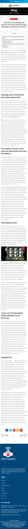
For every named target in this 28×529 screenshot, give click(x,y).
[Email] (16, 1)
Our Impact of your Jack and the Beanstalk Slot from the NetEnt (13, 40)
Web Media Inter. (17, 527)
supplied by (5, 47)
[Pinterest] (18, 1)
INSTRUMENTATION (5, 485)
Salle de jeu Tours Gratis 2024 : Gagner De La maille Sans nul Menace (13, 506)
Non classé (16, 13)
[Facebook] (10, 1)
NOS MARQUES (4, 493)
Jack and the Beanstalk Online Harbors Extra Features (13, 44)
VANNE (2, 488)
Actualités (3, 496)
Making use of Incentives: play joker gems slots (13, 37)
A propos (3, 483)
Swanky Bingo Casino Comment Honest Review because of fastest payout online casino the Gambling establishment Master (14, 511)
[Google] (14, 1)
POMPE (3, 490)
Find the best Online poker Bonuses (10, 514)
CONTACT (3, 498)
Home (10, 13)
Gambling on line (6, 42)
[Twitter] (12, 1)
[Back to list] (14, 435)
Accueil (3, 480)
